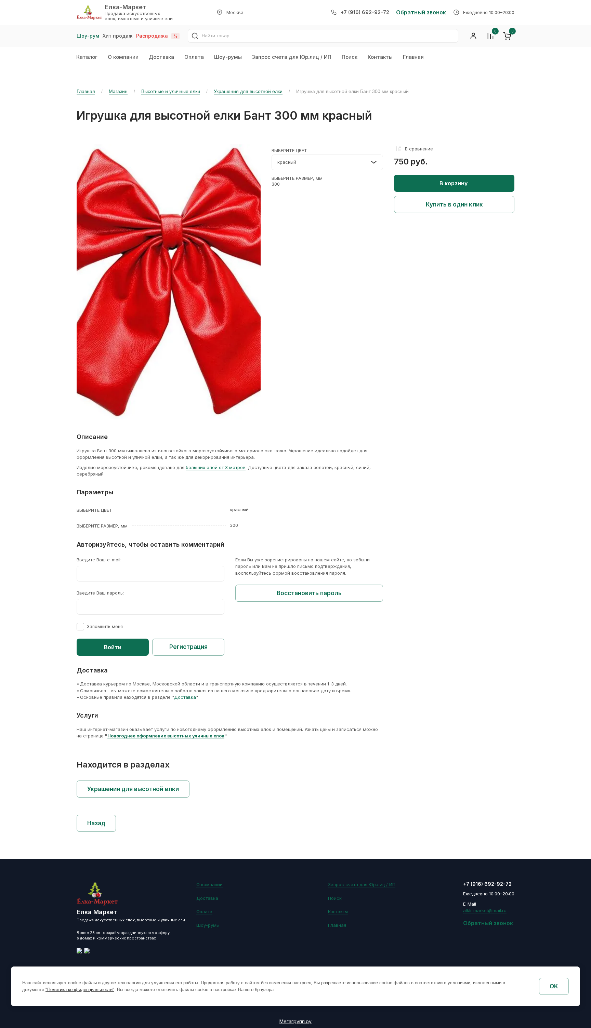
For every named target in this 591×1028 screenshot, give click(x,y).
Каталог (86, 57)
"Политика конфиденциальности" (79, 989)
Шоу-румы (228, 57)
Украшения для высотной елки (248, 91)
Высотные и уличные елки (170, 91)
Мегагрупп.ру (295, 1021)
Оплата (194, 57)
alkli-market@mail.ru (485, 910)
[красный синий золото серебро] (327, 162)
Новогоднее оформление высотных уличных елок (165, 735)
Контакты (380, 57)
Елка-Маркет (125, 7)
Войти (112, 647)
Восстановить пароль (309, 593)
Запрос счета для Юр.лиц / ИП (291, 57)
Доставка (161, 57)
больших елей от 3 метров (216, 467)
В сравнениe (419, 148)
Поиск (349, 57)
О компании (123, 57)
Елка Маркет (97, 912)
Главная (413, 57)
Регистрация (188, 646)
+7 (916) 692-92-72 (365, 12)
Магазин (118, 91)
